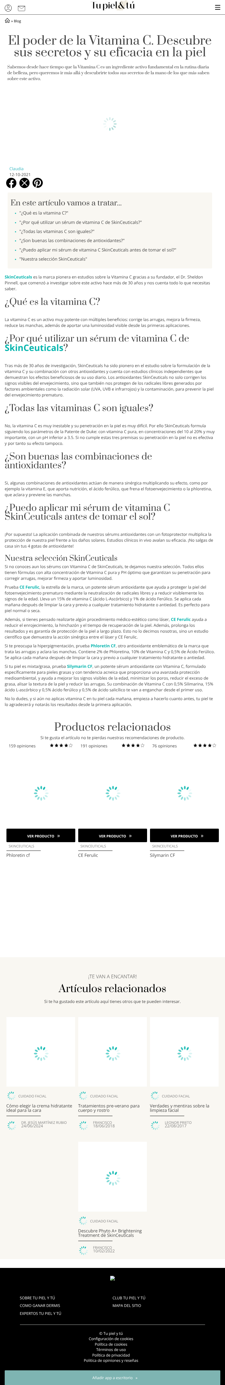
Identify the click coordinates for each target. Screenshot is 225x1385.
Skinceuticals (21, 846)
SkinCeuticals (19, 277)
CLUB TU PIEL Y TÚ (128, 1297)
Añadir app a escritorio (112, 1377)
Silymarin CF (80, 666)
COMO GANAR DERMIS (40, 1305)
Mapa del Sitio (126, 1305)
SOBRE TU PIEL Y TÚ (37, 1297)
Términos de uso (111, 1349)
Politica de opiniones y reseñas (111, 1360)
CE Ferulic (30, 587)
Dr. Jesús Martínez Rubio (44, 1122)
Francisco (102, 1122)
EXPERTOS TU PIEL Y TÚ (41, 1313)
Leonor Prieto (178, 1122)
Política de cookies (111, 1344)
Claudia (16, 169)
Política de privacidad (111, 1355)
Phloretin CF (103, 646)
